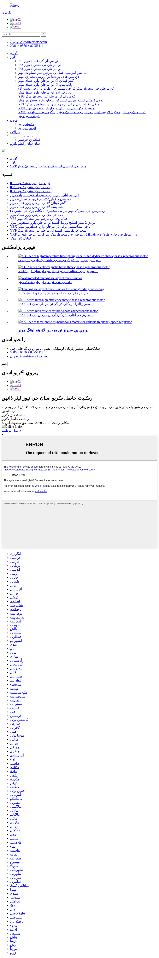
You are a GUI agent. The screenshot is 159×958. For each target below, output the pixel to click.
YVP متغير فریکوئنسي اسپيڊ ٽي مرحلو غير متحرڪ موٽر (56, 108)
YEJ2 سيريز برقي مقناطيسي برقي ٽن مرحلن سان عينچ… (58, 271)
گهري (14, 53)
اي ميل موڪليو (12, 430)
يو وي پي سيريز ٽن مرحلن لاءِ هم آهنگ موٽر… (55, 330)
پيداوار (14, 57)
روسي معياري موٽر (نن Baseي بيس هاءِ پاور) (48, 76)
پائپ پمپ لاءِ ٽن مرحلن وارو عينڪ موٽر (45, 84)
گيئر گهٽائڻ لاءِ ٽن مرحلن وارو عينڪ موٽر (46, 80)
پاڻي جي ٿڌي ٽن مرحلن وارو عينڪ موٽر (45, 92)
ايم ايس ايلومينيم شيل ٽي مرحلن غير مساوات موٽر (52, 72)
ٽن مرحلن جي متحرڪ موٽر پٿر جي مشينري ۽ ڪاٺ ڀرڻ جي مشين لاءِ (66, 88)
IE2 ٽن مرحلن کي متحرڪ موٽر (39, 65)
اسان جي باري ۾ (22, 135)
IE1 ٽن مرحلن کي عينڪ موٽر (38, 61)
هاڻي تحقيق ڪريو (13, 415)
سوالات (15, 132)
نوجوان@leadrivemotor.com (28, 356)
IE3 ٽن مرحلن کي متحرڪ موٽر (39, 68)
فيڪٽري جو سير (29, 139)
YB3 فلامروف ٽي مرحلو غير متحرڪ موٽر (46, 96)
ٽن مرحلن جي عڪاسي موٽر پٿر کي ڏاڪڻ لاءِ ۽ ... (54, 293)
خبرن (13, 120)
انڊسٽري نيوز (27, 128)
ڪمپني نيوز (26, 124)
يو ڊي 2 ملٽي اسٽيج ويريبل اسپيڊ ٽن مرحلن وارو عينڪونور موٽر (60, 100)
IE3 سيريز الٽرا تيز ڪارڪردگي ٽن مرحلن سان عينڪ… (55, 304)
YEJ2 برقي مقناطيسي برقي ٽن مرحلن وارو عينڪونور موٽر (58, 104)
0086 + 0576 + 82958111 (26, 352)
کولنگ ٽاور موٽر (29, 116)
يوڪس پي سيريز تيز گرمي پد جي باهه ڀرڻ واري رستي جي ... (59, 260)
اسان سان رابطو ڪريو (25, 143)
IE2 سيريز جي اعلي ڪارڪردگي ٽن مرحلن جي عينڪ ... (56, 315)
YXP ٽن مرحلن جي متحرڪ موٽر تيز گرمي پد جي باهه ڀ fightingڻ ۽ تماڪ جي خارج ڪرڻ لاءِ (82, 112)
